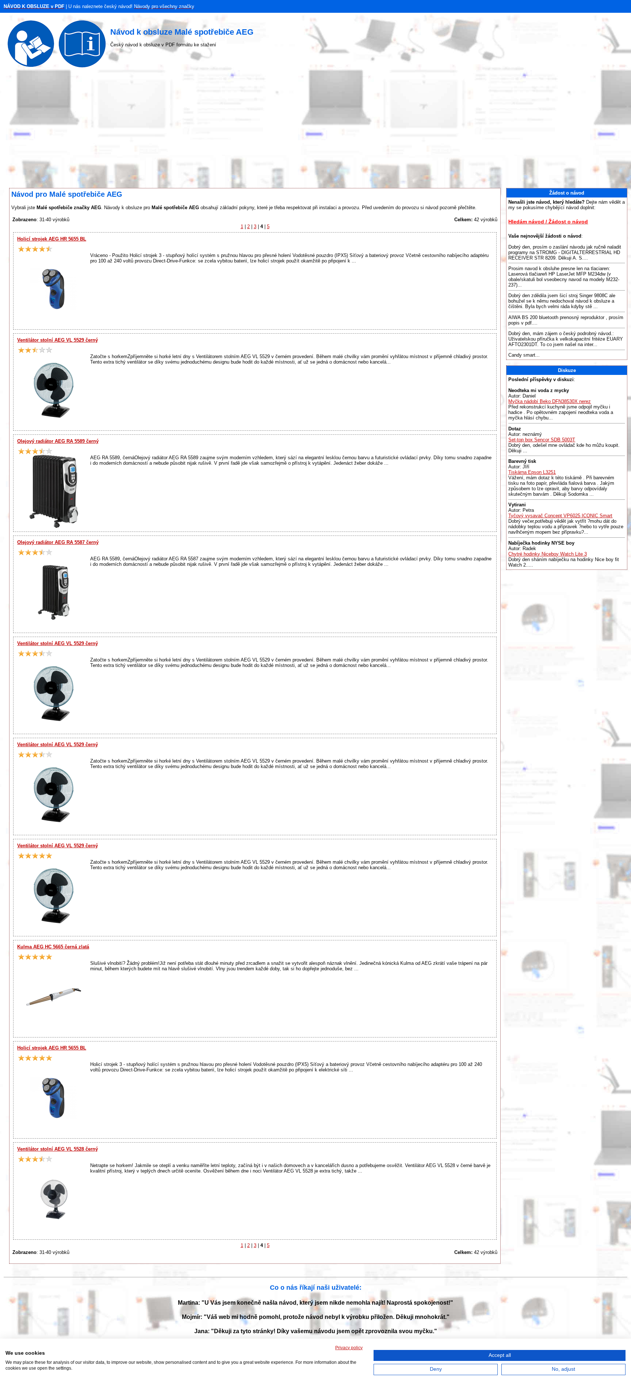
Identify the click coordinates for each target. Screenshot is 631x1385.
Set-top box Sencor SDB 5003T (541, 439)
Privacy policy (349, 1347)
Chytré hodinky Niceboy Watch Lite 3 (547, 554)
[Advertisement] (315, 129)
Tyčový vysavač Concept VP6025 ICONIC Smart (560, 515)
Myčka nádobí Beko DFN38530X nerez (549, 401)
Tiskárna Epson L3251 (532, 472)
